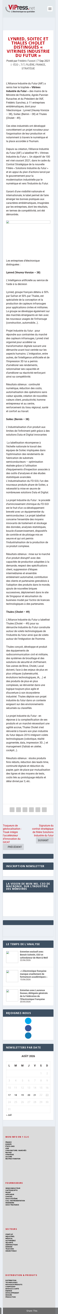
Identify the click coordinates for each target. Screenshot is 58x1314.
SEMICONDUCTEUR (12, 1188)
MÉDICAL (9, 1238)
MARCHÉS (22, 1150)
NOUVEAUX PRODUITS (13, 1284)
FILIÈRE (30, 64)
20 (29, 1095)
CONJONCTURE (11, 1150)
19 (22, 1095)
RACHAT (8, 1152)
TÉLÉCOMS (9, 1249)
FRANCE (40, 64)
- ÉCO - (15, 64)
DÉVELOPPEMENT (12, 1293)
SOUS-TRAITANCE (12, 1205)
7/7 (23, 64)
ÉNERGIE (8, 1291)
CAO (7, 1201)
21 (35, 1095)
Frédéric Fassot (26, 60)
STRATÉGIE (28, 68)
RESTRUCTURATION (12, 1159)
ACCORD (8, 1157)
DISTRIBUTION (10, 1280)
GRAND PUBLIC (11, 1251)
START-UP (9, 1234)
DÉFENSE (8, 1247)
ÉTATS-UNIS (10, 1146)
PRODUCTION (10, 1297)
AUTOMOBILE (10, 1240)
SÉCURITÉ (9, 1243)
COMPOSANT (10, 1287)
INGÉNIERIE (9, 1203)
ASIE (7, 1148)
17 (9, 1095)
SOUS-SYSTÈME (11, 1198)
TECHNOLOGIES (11, 1282)
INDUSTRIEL (10, 1236)
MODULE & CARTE (12, 1289)
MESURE (8, 1295)
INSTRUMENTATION (17, 1201)
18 (15, 1095)
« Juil (9, 1115)
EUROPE (8, 1144)
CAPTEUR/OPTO (11, 1190)
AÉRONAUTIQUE (11, 1245)
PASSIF (8, 1192)
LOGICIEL (8, 1196)
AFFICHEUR (9, 1194)
